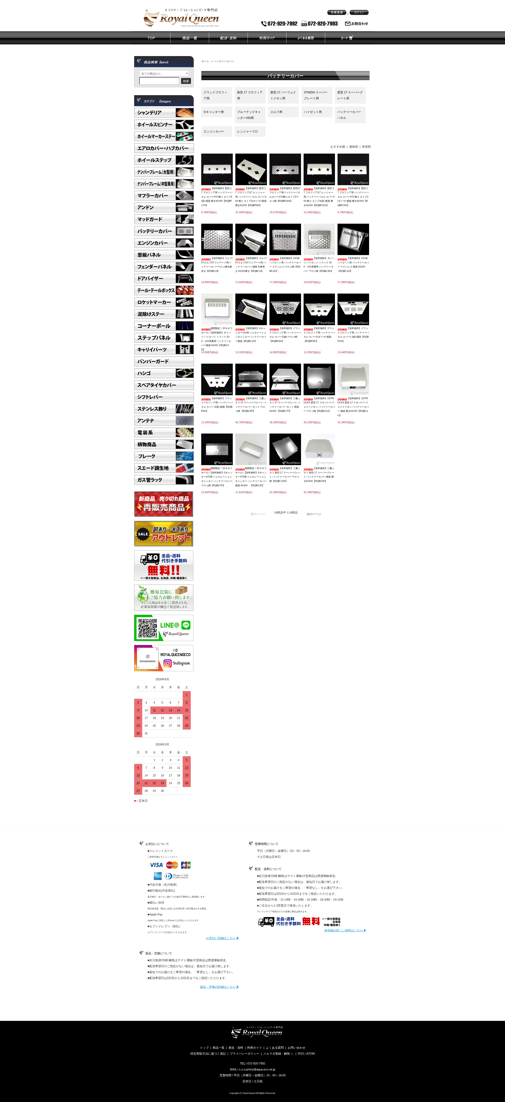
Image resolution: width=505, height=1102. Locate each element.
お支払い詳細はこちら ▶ (222, 938)
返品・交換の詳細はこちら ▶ (219, 986)
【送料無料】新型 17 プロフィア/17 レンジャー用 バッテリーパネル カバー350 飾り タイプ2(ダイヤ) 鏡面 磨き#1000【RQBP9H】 (251, 197)
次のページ (314, 514)
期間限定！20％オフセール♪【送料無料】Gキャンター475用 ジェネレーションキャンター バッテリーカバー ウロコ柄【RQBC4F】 (217, 477)
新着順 (366, 146)
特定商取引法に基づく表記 (208, 1053)
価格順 (353, 146)
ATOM (310, 1053)
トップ (204, 1047)
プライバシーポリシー (244, 1053)
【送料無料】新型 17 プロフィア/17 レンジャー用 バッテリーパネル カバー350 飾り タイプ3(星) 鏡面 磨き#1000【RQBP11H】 (319, 197)
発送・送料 (235, 1047)
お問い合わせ (296, 1047)
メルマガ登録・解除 (276, 1053)
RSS (301, 1053)
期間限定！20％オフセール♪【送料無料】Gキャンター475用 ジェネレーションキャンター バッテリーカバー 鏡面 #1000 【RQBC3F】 (251, 477)
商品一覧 (218, 1047)
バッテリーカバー (224, 61)
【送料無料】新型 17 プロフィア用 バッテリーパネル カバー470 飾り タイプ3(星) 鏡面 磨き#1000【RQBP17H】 (216, 197)
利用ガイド (254, 1047)
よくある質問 (275, 1047)
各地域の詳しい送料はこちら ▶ (345, 930)
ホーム (205, 61)
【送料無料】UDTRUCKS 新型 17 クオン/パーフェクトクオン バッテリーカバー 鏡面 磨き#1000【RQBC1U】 (353, 407)
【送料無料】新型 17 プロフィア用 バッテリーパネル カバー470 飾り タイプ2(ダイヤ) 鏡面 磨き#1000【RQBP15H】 (353, 197)
